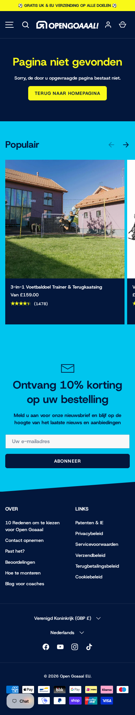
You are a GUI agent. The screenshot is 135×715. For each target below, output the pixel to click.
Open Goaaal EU (75, 676)
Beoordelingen (20, 562)
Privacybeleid (89, 533)
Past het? (15, 551)
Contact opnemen (24, 540)
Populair (22, 144)
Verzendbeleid (90, 555)
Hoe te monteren (23, 573)
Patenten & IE (89, 523)
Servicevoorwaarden (96, 544)
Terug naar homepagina (67, 93)
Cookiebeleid (88, 577)
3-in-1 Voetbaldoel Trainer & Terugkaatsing (56, 287)
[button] (25, 25)
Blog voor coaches (24, 584)
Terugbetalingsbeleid (97, 566)
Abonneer (67, 461)
